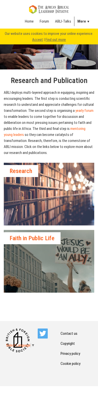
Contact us (69, 333)
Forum (44, 21)
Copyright (68, 343)
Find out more (55, 39)
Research (21, 171)
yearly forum (84, 110)
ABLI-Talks (63, 21)
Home (29, 21)
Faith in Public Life (32, 238)
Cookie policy (70, 363)
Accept (37, 39)
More (81, 21)
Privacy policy (70, 353)
